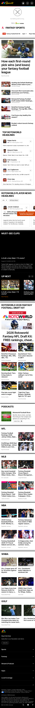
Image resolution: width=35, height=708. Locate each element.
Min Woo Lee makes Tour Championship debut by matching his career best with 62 (10, 620)
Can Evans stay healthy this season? (21, 116)
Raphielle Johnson (6, 526)
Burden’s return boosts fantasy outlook (22, 124)
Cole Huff (20, 594)
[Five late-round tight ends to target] (9, 385)
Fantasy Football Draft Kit (11, 33)
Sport (23, 33)
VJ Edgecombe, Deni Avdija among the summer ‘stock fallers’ (25, 543)
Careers (9, 689)
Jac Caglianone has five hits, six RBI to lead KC (16, 174)
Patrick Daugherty (16, 110)
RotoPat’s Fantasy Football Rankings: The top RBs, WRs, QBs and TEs (21, 108)
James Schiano (5, 498)
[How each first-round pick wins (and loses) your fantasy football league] (17, 49)
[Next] (32, 276)
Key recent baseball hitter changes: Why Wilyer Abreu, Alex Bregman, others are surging (8, 473)
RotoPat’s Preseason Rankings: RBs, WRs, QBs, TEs (8, 356)
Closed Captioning (16, 689)
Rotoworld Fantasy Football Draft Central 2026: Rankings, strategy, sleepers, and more (21, 100)
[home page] (7, 3)
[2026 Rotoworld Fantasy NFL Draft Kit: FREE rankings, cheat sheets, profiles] (17, 320)
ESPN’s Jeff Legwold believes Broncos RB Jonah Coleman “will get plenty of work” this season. (15, 213)
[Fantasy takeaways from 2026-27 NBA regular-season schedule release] (26, 513)
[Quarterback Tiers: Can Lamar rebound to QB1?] (26, 347)
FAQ (23, 689)
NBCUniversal (11, 695)
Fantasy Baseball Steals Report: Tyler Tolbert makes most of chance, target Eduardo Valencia (8, 494)
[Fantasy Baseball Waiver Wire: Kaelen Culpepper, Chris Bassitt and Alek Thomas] (26, 485)
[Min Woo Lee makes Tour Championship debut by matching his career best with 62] (11, 610)
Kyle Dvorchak (5, 76)
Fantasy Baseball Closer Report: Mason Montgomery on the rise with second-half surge (25, 473)
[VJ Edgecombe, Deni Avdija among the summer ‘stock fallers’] (26, 534)
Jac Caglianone (12, 169)
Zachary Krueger (15, 86)
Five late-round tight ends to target (8, 393)
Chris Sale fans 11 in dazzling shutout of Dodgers (17, 184)
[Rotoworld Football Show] (6, 416)
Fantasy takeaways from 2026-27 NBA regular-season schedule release (25, 522)
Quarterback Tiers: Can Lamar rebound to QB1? (25, 356)
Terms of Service (25, 692)
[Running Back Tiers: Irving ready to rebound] (9, 366)
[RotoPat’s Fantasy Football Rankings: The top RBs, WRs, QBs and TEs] (5, 108)
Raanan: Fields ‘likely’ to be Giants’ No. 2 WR (15, 155)
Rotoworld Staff (15, 102)
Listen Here (17, 421)
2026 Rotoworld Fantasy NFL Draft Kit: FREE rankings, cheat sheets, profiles (17, 336)
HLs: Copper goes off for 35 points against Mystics (9, 570)
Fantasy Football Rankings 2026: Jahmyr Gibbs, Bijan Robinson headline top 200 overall (9, 435)
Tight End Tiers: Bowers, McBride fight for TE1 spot (24, 394)
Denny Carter (4, 397)
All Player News (14, 200)
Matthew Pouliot (22, 498)
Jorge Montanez (22, 477)
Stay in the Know (6, 636)
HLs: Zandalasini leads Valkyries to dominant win (24, 570)
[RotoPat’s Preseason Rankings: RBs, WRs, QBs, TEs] (9, 347)
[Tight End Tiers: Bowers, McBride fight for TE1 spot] (26, 385)
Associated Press (5, 594)
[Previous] (29, 276)
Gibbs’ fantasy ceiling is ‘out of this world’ (25, 375)
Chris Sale (11, 179)
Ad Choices (20, 691)
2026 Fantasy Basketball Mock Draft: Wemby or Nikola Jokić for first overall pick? (8, 522)
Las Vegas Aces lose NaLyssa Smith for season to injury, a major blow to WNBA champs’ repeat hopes (8, 590)
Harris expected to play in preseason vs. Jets (16, 145)
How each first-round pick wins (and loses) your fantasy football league (15, 66)
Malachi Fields (12, 150)
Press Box (13, 691)
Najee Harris (11, 140)
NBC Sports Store (6, 691)
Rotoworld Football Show (22, 412)
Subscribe (5, 643)
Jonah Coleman (13, 207)
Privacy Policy (27, 691)
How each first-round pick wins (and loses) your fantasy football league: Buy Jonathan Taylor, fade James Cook (22, 92)
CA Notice (17, 692)
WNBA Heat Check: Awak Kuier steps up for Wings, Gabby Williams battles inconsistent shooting (25, 590)
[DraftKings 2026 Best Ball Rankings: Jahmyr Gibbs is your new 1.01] (26, 446)
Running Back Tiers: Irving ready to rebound (8, 375)
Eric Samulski (4, 477)
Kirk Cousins (12, 160)
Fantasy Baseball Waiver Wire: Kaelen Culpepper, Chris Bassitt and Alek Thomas (25, 494)
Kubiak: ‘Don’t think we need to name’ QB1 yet (16, 165)
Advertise (3, 689)
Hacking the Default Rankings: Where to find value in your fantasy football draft (22, 83)
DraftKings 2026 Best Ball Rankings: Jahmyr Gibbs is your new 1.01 (9, 445)
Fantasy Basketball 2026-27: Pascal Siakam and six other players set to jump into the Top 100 (8, 543)
